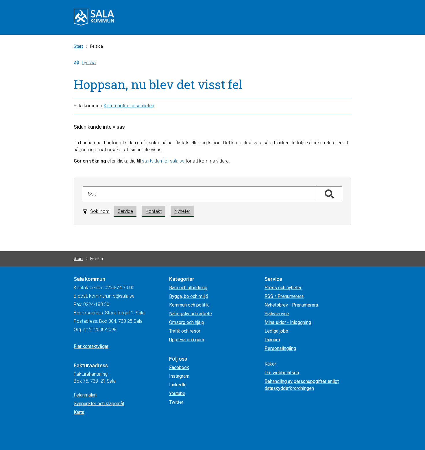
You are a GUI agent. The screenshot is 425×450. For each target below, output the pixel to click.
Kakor (270, 364)
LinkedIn (177, 385)
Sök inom (100, 211)
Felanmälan (85, 395)
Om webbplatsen (282, 372)
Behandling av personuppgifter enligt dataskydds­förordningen (302, 385)
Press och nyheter (283, 287)
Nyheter (182, 211)
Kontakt (154, 211)
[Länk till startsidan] (94, 17)
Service (125, 211)
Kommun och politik (189, 305)
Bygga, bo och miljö (188, 296)
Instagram (179, 376)
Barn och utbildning (188, 287)
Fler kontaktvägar (91, 346)
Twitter (176, 402)
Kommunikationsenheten (129, 105)
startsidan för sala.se (163, 161)
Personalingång (280, 348)
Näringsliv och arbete (190, 313)
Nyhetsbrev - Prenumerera (291, 305)
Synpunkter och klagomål (99, 403)
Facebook (179, 367)
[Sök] (329, 194)
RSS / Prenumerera (284, 296)
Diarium (272, 339)
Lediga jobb (276, 331)
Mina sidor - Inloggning (288, 322)
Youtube (177, 393)
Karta (79, 412)
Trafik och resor (184, 331)
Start (78, 46)
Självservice (277, 313)
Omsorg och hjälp (186, 322)
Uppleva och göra (186, 339)
